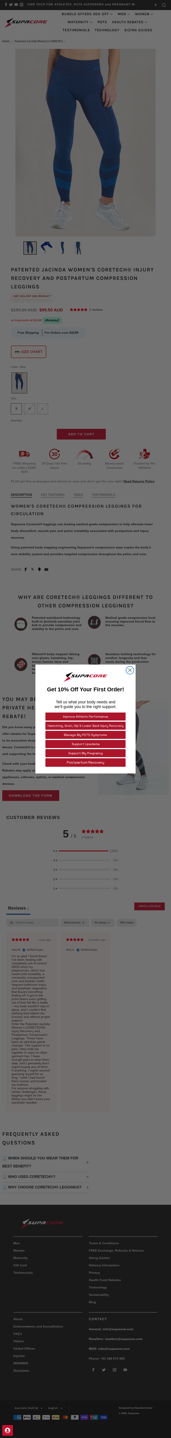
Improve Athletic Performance (85, 717)
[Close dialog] (130, 670)
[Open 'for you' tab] (7, 1430)
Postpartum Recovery (85, 762)
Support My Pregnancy (85, 753)
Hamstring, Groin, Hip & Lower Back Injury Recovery (86, 726)
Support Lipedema (86, 744)
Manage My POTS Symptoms (85, 735)
